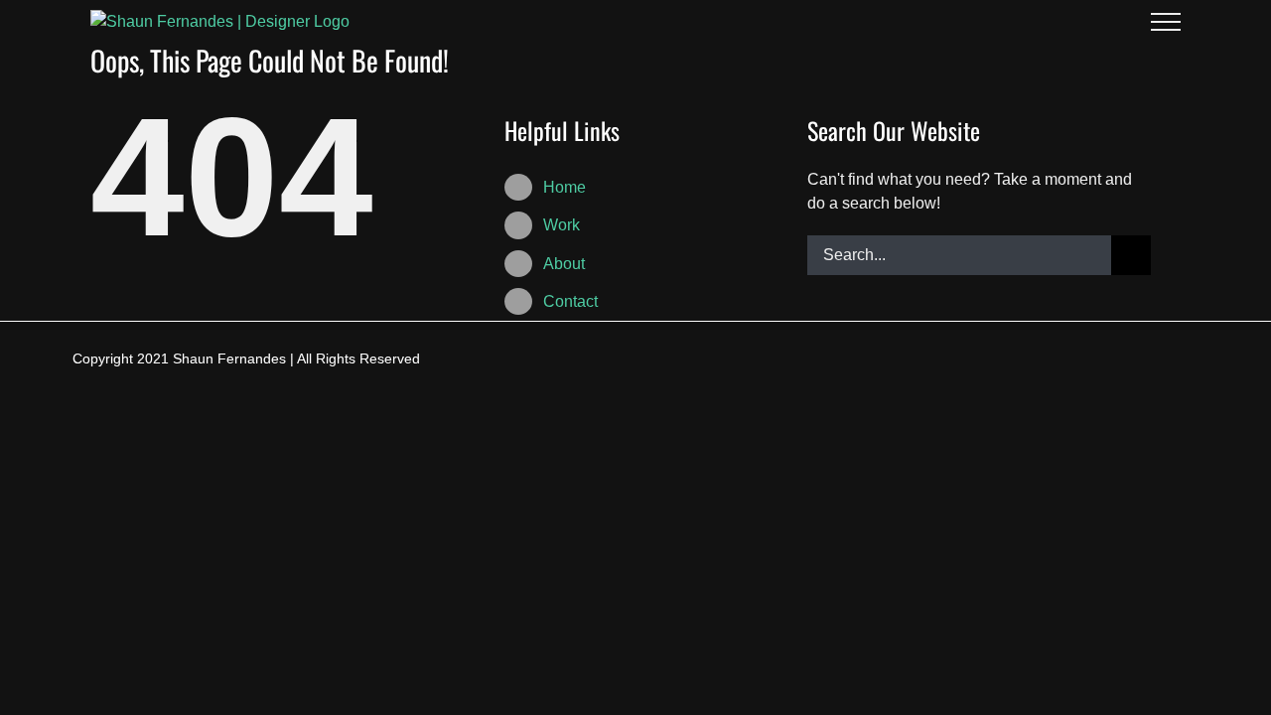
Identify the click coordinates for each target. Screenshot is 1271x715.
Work (561, 224)
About (564, 263)
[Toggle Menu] (1166, 22)
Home (564, 187)
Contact (570, 301)
